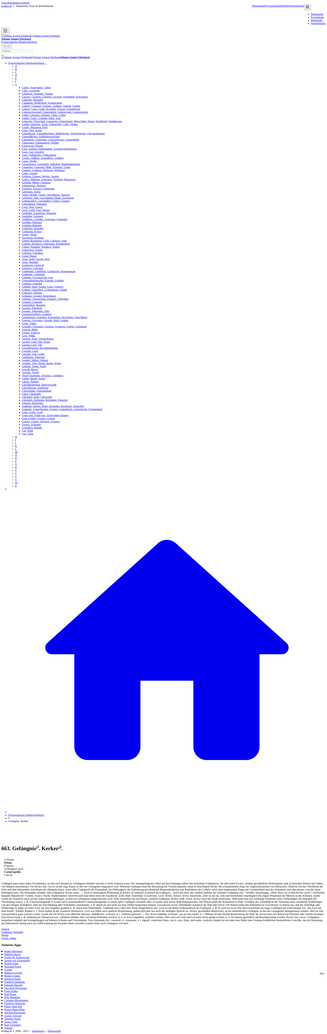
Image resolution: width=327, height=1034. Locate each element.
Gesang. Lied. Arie (32, 344)
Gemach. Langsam (32, 302)
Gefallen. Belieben (32, 225)
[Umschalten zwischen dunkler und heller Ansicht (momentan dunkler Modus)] (6, 46)
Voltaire (8, 1028)
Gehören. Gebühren (32, 253)
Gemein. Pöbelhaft (32, 308)
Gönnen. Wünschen (32, 403)
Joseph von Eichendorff (17, 960)
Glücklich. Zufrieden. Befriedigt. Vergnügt (45, 400)
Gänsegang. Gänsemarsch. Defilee (40, 142)
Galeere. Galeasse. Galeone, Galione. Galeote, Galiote (51, 106)
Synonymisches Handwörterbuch (19, 42)
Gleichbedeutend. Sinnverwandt (39, 384)
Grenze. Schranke (31, 424)
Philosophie (258, 5)
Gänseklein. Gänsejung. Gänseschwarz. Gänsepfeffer (50, 139)
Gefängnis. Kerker (32, 231)
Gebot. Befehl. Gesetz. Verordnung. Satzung (46, 194)
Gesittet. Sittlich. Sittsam (35, 360)
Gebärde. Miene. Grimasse (36, 182)
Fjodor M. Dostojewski (16, 957)
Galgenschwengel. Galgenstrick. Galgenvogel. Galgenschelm (55, 112)
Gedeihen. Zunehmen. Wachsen (39, 213)
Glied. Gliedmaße (31, 393)
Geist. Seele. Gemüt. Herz (36, 259)
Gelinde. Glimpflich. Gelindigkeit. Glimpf (44, 289)
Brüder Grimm (12, 975)
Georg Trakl (10, 1021)
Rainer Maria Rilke (14, 1009)
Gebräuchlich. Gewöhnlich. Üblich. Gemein (45, 200)
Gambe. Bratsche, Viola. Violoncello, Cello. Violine (50, 124)
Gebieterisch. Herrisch (34, 185)
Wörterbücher (296, 5)
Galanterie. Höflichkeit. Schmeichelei (42, 102)
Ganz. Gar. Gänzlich (33, 151)
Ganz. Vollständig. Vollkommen (39, 155)
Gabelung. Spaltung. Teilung (37, 93)
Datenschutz (54, 1031)
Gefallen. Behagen (32, 222)
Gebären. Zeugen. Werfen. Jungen (40, 176)
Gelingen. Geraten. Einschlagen (39, 295)
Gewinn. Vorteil (30, 372)
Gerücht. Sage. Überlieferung (37, 338)
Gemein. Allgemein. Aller (35, 311)
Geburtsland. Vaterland (34, 204)
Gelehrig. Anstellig (32, 283)
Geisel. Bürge (29, 256)
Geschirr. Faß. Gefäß (33, 354)
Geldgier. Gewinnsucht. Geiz (37, 277)
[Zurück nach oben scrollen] (2, 55)
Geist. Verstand (30, 262)
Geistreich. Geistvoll (33, 265)
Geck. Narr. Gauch (32, 207)
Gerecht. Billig (30, 329)
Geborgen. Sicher (31, 191)
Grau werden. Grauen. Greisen (38, 418)
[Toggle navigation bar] (5, 31)
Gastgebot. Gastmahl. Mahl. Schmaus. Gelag (46, 167)
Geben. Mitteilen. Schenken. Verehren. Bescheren (48, 179)
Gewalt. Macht (30, 369)
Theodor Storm (12, 1018)
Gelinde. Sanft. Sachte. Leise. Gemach (42, 286)
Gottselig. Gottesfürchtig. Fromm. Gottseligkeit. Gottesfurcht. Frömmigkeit (62, 409)
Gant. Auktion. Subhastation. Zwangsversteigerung (49, 148)
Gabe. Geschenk (31, 90)
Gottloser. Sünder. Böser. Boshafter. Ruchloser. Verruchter (53, 406)
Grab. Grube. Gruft (32, 412)
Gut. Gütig (27, 433)
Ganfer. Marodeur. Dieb (35, 127)
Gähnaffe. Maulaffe (32, 99)
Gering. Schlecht (31, 332)
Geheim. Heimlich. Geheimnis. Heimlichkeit (46, 243)
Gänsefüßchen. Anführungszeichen (41, 136)
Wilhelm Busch (12, 954)
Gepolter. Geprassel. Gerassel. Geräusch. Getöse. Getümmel (54, 326)
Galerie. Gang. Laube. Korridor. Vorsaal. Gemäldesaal (51, 109)
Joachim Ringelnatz (14, 1012)
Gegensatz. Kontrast (33, 237)
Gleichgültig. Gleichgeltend (36, 390)
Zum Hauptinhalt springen (15, 2)
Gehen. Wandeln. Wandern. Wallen (41, 246)
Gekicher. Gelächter (32, 268)
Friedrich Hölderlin (14, 982)
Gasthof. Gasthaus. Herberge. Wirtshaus (43, 170)
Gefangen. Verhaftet (32, 228)
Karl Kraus (10, 994)
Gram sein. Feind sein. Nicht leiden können (45, 415)
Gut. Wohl (27, 430)
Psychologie (271, 5)
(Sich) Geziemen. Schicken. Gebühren (42, 375)
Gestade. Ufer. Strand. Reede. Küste (41, 363)
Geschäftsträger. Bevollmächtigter (40, 348)
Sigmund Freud (12, 966)
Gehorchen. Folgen (32, 250)
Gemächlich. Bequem (33, 305)
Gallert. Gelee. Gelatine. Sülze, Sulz (41, 118)
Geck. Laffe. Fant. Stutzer (36, 210)
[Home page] (167, 812)
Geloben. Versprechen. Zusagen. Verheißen (45, 299)
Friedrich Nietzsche (14, 1003)
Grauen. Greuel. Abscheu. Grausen (41, 421)
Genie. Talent (29, 323)
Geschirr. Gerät (30, 351)
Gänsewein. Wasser (32, 145)
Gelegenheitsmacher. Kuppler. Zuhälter (43, 280)
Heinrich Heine (12, 978)
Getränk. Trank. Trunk (34, 366)
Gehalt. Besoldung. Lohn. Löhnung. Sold (44, 240)
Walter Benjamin (13, 951)
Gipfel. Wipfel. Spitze (33, 378)
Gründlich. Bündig (32, 427)
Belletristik (283, 5)
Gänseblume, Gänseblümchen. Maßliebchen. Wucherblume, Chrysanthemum (63, 133)
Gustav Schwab (12, 1015)
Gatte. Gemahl (29, 173)
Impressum (38, 1031)
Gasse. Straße (29, 161)
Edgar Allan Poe (13, 1006)
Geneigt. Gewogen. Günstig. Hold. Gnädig (45, 320)
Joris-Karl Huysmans (15, 988)
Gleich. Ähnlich (30, 381)
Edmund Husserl (13, 985)
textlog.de (6, 6)
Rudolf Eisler (11, 963)
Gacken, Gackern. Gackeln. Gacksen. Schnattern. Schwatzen (55, 96)
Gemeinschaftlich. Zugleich (36, 314)
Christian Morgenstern (16, 1000)
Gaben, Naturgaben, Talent (36, 87)
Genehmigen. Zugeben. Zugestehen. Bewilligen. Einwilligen (54, 317)
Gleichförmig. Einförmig (35, 387)
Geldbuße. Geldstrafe (33, 274)
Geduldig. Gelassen (32, 216)
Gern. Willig (28, 335)
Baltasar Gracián (13, 972)
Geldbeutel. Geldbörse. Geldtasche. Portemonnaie (48, 271)
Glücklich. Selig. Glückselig (37, 397)
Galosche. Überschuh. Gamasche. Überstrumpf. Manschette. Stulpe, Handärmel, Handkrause (72, 121)
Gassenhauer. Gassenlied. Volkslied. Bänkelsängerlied (51, 164)
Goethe (8, 969)
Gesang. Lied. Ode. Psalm (36, 341)
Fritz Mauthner (12, 997)
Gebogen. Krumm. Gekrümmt (38, 188)
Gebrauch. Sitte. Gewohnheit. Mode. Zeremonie (48, 197)
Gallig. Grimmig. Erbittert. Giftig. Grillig (44, 115)
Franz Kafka (11, 991)
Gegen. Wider (29, 234)
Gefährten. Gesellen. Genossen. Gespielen (44, 219)
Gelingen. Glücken (32, 292)
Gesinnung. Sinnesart (33, 357)
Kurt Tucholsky (12, 1024)
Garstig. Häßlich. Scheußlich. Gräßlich (43, 158)
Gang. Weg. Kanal (32, 130)
